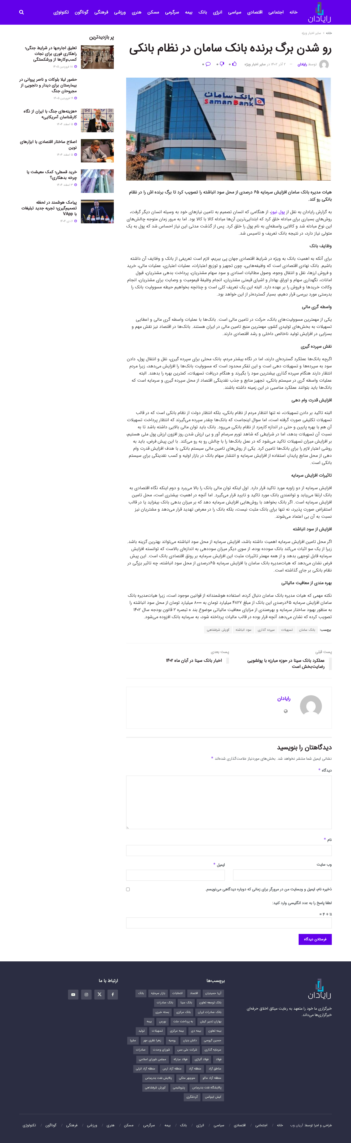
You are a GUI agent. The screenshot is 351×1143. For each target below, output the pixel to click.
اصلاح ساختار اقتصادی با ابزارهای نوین (48, 145)
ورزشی (120, 12)
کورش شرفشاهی (218, 629)
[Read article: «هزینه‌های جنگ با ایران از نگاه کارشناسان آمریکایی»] (97, 120)
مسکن (153, 12)
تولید (141, 1031)
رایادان (302, 64)
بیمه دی (196, 1031)
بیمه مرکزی (177, 1031)
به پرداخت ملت (183, 1021)
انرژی (217, 12)
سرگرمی (172, 12)
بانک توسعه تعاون (210, 1002)
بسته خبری (162, 1012)
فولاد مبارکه (180, 1059)
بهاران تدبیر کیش (210, 1021)
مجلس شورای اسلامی (152, 1059)
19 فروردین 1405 (63, 98)
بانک (203, 12)
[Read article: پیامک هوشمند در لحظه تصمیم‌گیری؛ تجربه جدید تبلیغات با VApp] (97, 211)
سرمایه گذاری (213, 1050)
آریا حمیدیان (213, 993)
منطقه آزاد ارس (172, 1068)
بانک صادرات (165, 1002)
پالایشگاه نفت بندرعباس (206, 1087)
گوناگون (81, 12)
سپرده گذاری (266, 629)
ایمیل (219, 865)
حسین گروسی (212, 1040)
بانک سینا (186, 1002)
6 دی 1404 (67, 221)
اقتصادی (254, 12)
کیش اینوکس (213, 1097)
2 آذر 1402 (278, 64)
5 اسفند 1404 (65, 124)
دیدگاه (325, 770)
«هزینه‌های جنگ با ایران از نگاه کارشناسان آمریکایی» (50, 114)
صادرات (141, 1050)
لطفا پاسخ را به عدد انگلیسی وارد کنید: (302, 903)
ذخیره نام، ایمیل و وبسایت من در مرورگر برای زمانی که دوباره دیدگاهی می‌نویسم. (268, 889)
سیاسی (234, 12)
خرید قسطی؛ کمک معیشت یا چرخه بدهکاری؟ (52, 175)
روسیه (172, 1040)
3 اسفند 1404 (65, 185)
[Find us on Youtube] (73, 995)
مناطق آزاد (215, 1068)
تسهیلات (287, 629)
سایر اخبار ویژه (311, 33)
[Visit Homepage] (319, 12)
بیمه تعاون (214, 1031)
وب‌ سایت (324, 865)
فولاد (218, 1059)
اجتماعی (276, 12)
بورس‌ (162, 1021)
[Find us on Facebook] (112, 995)
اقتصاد (194, 993)
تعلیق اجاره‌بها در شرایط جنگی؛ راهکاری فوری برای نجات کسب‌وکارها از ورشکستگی (51, 54)
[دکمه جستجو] (21, 12)
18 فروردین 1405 (63, 66)
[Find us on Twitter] (99, 995)
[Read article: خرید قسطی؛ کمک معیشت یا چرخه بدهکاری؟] (97, 181)
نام (328, 840)
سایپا (133, 1040)
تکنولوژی (61, 12)
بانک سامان (307, 629)
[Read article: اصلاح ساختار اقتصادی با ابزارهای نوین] (97, 151)
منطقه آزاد (195, 1068)
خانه (294, 12)
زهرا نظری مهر (152, 1040)
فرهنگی (101, 12)
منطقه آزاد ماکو (212, 1078)
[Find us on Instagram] (86, 995)
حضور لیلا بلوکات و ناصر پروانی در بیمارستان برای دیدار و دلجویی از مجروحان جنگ (48, 85)
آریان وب (296, 1125)
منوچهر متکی (187, 1078)
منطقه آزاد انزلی (145, 1068)
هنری (136, 12)
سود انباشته (243, 629)
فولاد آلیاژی (201, 1059)
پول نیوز (278, 212)
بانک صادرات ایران (209, 1012)
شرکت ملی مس (187, 1050)
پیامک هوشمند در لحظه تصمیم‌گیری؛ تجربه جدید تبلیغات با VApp (49, 208)
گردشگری (192, 1097)
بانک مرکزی (183, 1012)
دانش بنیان (190, 1040)
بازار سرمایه (158, 993)
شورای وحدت (161, 1050)
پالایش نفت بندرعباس (158, 1078)
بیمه (189, 12)
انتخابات (177, 993)
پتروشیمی (179, 1087)
